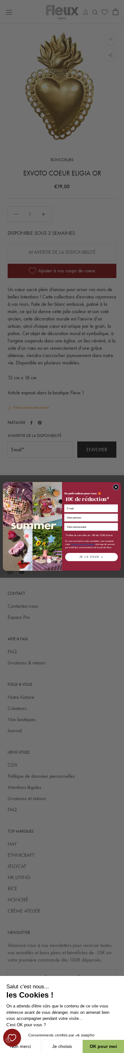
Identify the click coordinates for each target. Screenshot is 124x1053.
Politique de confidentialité (83, 544)
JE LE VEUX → (91, 557)
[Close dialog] (116, 487)
